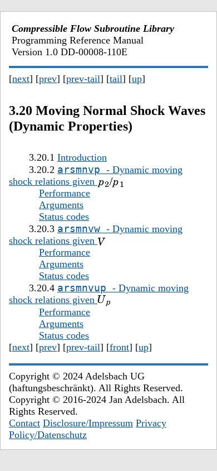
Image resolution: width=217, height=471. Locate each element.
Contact (24, 423)
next (20, 78)
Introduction (82, 157)
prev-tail (83, 78)
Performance (64, 193)
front (119, 347)
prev (48, 78)
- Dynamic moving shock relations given (96, 175)
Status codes (64, 216)
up (137, 78)
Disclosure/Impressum (88, 423)
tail (116, 78)
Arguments (61, 204)
